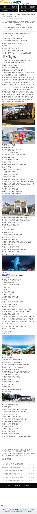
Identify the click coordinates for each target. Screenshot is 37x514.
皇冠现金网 (20, 511)
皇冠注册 (28, 496)
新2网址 (31, 511)
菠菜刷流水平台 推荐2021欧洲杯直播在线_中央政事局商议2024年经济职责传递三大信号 (14, 477)
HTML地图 (31, 509)
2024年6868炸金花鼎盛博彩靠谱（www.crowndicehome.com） (14, 480)
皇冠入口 (5, 10)
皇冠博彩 (4, 299)
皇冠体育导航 (8, 511)
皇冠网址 (10, 14)
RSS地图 (25, 509)
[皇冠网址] (6, 2)
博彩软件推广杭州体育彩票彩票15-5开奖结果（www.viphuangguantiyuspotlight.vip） (14, 467)
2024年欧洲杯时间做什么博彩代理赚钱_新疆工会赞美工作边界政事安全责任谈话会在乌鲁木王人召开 (14, 464)
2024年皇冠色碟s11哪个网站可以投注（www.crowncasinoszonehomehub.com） (14, 470)
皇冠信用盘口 (6, 333)
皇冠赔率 (32, 7)
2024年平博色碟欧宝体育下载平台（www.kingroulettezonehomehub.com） (14, 474)
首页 (5, 7)
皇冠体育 (14, 511)
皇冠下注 (14, 10)
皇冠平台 (23, 7)
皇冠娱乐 (32, 10)
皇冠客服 (14, 7)
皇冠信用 (23, 10)
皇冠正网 (18, 501)
